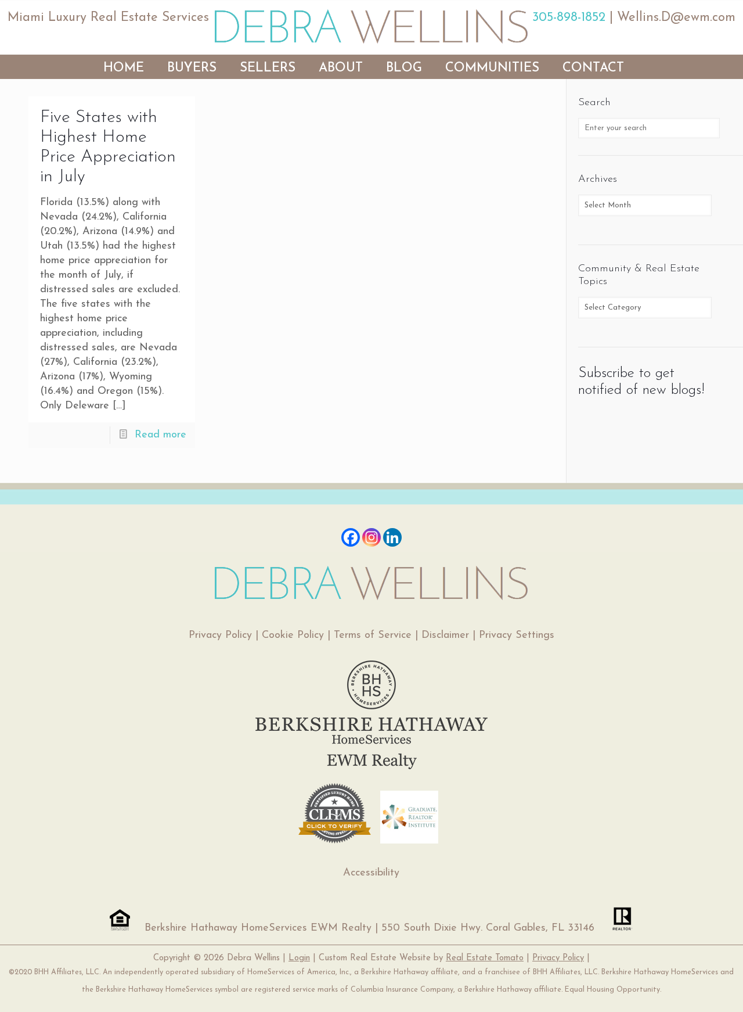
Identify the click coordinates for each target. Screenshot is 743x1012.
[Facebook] (350, 537)
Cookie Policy (293, 635)
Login (299, 958)
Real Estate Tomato (485, 958)
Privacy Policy (220, 635)
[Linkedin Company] (392, 537)
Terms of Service (373, 635)
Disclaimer (445, 635)
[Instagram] (371, 537)
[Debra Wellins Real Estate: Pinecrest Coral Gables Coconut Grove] (371, 26)
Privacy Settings (516, 635)
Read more (160, 435)
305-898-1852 (568, 17)
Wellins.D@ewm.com (676, 17)
